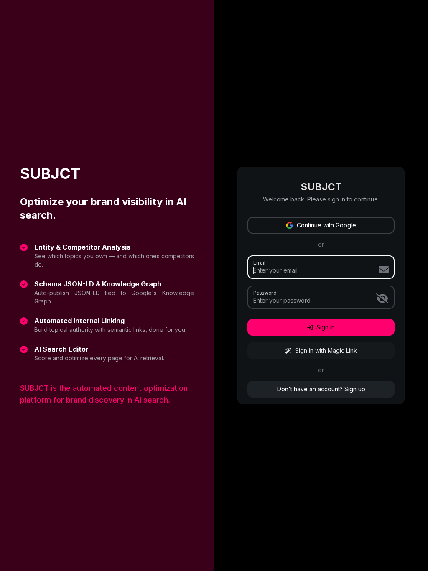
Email (259, 262)
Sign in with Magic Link (326, 350)
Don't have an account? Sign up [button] (321, 389)
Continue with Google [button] (326, 225)
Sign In (325, 327)
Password (264, 293)
